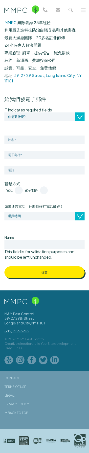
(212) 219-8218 (16, 331)
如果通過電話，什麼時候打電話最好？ (33, 206)
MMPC (10, 22)
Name (9, 237)
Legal (9, 395)
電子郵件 (31, 190)
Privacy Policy (16, 404)
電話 (9, 190)
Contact (12, 378)
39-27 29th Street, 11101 (24, 320)
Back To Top (17, 413)
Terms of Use (15, 387)
